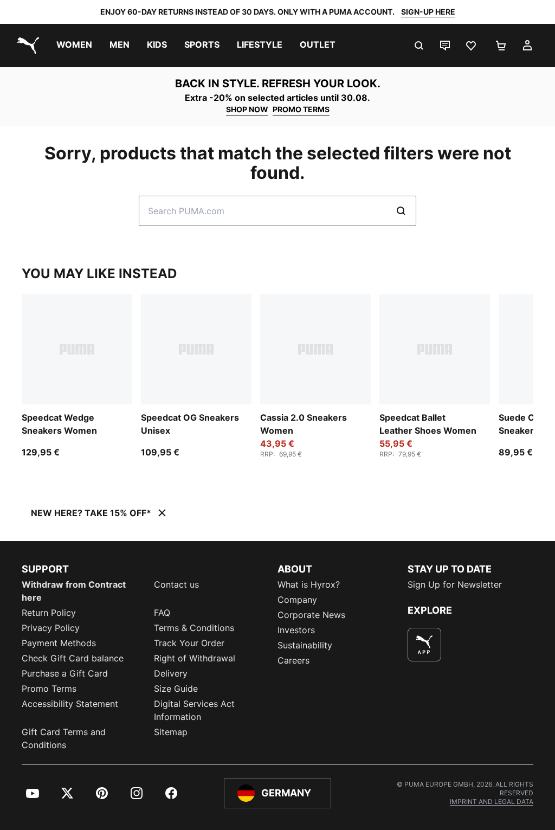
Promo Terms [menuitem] (49, 688)
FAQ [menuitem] (162, 612)
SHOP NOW (247, 109)
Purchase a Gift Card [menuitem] (65, 673)
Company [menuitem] (297, 599)
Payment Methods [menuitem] (59, 643)
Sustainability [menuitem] (305, 645)
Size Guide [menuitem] (176, 688)
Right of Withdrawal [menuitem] (194, 658)
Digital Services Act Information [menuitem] (194, 710)
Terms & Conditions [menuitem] (194, 627)
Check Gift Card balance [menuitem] (73, 658)
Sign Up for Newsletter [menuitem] (455, 584)
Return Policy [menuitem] (49, 612)
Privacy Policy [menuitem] (51, 627)
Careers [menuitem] (293, 660)
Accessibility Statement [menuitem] (70, 703)
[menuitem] (74, 45)
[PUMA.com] (26, 45)
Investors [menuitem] (296, 630)
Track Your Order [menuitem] (189, 643)
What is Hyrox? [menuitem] (309, 584)
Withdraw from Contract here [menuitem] (74, 591)
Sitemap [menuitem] (171, 731)
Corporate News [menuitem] (311, 614)
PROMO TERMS (301, 109)
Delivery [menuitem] (171, 673)
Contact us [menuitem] (176, 584)
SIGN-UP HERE (428, 11)
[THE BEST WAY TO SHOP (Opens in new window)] (424, 644)
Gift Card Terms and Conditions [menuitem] (64, 738)
